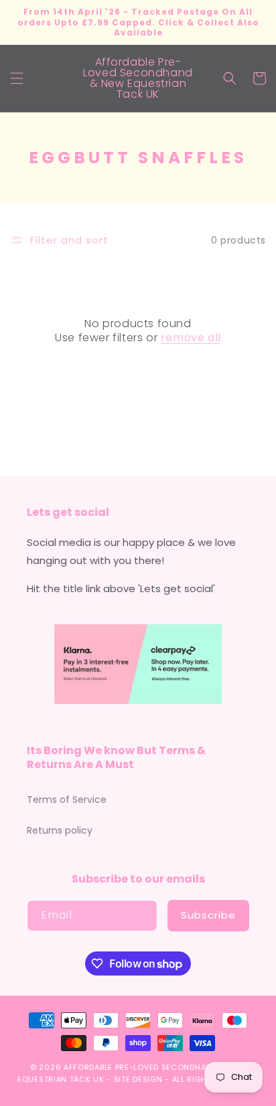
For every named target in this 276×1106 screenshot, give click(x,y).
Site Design (138, 1079)
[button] (16, 78)
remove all (191, 338)
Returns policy (59, 830)
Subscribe (208, 915)
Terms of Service (67, 799)
